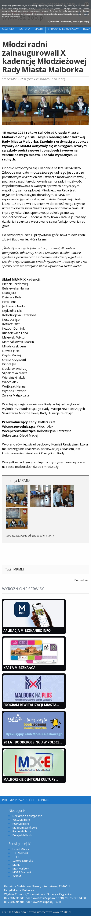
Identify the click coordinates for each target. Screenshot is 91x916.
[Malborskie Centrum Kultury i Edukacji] (33, 775)
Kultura (24, 29)
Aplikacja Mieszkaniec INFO (27, 630)
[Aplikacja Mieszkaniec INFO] (33, 626)
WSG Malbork (21, 820)
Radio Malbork (21, 831)
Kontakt (44, 800)
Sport (38, 29)
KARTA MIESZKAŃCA (19, 668)
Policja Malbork (22, 835)
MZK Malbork (20, 868)
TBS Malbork (20, 853)
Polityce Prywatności (11, 16)
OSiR (15, 857)
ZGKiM (16, 876)
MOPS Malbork (22, 872)
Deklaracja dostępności (27, 816)
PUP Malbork (20, 824)
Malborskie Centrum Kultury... (30, 779)
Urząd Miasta (20, 849)
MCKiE (16, 865)
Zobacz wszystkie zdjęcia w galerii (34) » (30, 535)
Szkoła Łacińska (22, 861)
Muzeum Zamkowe (24, 827)
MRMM (18, 569)
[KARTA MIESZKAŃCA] (33, 664)
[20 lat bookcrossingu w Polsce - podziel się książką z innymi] (33, 738)
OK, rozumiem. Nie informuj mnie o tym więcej (67, 21)
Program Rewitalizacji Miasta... (31, 705)
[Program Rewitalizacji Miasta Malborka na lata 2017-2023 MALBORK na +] (33, 701)
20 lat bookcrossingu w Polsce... (32, 742)
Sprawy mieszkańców (63, 29)
